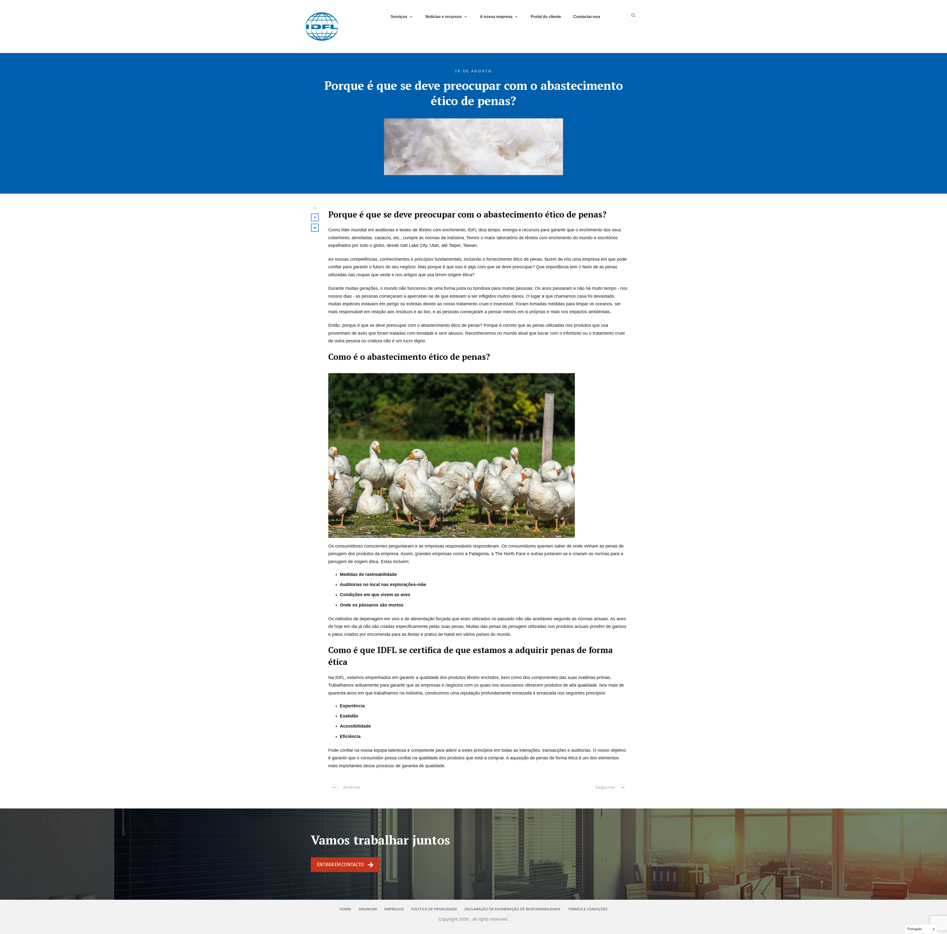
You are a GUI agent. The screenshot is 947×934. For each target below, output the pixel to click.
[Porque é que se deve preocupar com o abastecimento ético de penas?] (473, 146)
